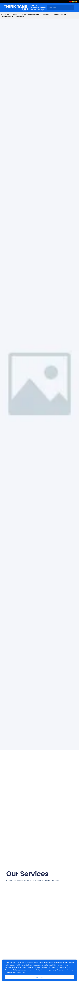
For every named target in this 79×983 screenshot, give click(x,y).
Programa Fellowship (60, 14)
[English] (70, 2)
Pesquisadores (6, 16)
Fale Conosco (20, 16)
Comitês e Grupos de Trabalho (30, 14)
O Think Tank (5, 14)
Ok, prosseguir (39, 977)
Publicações (45, 14)
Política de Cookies (19, 970)
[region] (39, 970)
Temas (15, 14)
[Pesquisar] (71, 7)
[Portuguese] (73, 2)
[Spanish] (76, 2)
